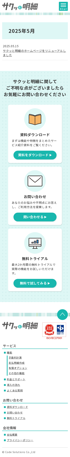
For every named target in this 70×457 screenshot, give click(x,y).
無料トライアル (16, 418)
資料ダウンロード (17, 407)
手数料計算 (15, 357)
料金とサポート (16, 379)
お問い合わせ (15, 412)
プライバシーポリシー (20, 440)
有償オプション (18, 368)
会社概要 (12, 434)
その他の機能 (17, 373)
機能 (9, 352)
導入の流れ (13, 385)
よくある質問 (15, 390)
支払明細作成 (17, 363)
